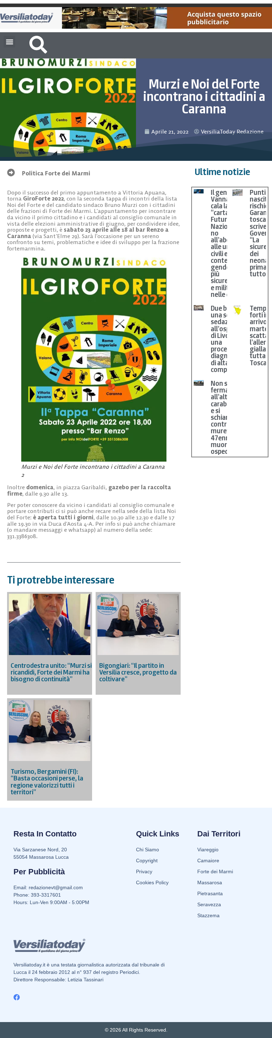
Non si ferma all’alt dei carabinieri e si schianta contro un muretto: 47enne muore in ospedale (226, 417)
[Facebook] (16, 997)
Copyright (147, 860)
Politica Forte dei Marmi (56, 173)
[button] (9, 41)
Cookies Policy (152, 882)
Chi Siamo (147, 849)
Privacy (144, 871)
